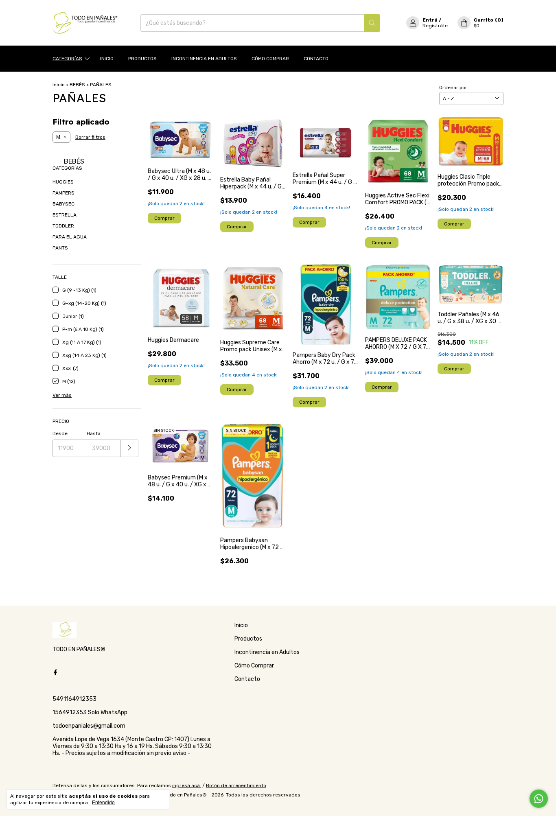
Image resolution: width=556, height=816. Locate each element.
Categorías (67, 58)
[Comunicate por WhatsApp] (539, 799)
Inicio (107, 58)
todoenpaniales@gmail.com (89, 725)
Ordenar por (453, 87)
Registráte (435, 25)
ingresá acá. (186, 785)
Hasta (94, 433)
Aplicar (129, 448)
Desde (60, 433)
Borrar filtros (90, 137)
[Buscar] (372, 23)
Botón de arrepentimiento (236, 785)
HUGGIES (63, 182)
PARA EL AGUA (70, 237)
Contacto (316, 58)
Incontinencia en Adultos (204, 58)
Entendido (103, 802)
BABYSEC (63, 204)
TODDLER (63, 226)
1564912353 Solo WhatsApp (90, 712)
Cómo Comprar (270, 58)
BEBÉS (77, 85)
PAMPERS (63, 193)
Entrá (430, 20)
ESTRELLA (65, 215)
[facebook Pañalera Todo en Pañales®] (55, 672)
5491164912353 (74, 699)
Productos (142, 58)
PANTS (60, 248)
